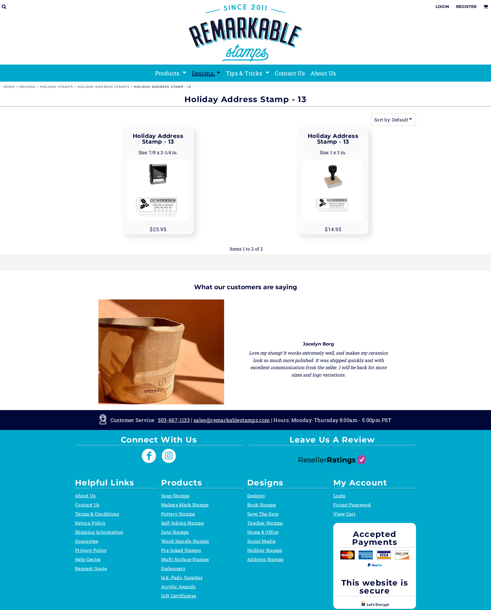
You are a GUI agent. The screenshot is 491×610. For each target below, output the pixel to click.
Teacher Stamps (264, 523)
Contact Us (87, 505)
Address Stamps (265, 559)
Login (442, 6)
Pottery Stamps (178, 514)
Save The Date (262, 514)
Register (466, 6)
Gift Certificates (178, 596)
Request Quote (91, 568)
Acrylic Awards (178, 587)
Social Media (261, 541)
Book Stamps (261, 505)
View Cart (344, 514)
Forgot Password (352, 505)
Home (9, 87)
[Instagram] (169, 456)
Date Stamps (175, 532)
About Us (85, 496)
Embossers (173, 568)
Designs (27, 87)
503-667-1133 (174, 420)
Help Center (88, 559)
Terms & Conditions (97, 514)
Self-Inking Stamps (182, 523)
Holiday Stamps (56, 87)
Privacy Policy (91, 550)
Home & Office (262, 532)
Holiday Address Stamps (104, 87)
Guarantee (86, 541)
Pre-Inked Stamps (181, 550)
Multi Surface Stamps (185, 559)
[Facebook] (149, 456)
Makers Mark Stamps (185, 505)
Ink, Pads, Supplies (182, 577)
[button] (170, 73)
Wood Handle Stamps (185, 541)
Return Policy (90, 523)
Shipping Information (99, 532)
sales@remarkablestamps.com (232, 420)
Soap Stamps (175, 496)
